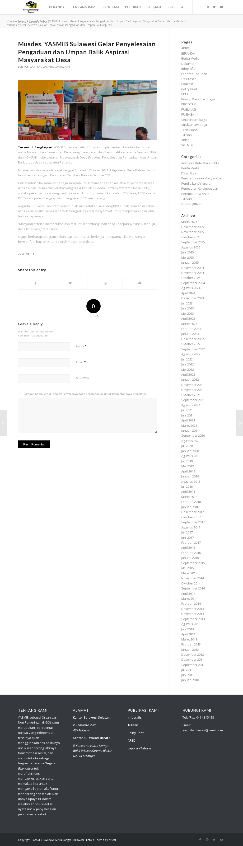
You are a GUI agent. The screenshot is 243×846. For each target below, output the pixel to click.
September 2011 (193, 665)
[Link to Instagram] (207, 6)
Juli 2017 (187, 532)
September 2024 (193, 283)
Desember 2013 (192, 609)
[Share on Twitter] (70, 283)
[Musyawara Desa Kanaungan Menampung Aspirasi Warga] (239, 423)
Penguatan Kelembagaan (53, 66)
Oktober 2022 (191, 344)
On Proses (188, 79)
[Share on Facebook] (35, 283)
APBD (185, 48)
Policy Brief (189, 89)
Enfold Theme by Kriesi (101, 839)
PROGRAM (188, 104)
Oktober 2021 (191, 395)
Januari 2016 (190, 558)
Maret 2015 (189, 573)
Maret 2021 (189, 425)
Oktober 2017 (191, 517)
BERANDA (188, 53)
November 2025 (192, 232)
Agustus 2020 (190, 441)
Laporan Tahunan (194, 74)
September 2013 (193, 619)
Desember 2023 (192, 298)
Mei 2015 (187, 568)
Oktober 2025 (191, 237)
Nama (81, 346)
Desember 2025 (192, 227)
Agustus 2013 (190, 624)
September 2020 (193, 435)
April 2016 (188, 547)
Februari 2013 (191, 644)
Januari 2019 (190, 476)
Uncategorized (191, 203)
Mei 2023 (187, 313)
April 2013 (188, 634)
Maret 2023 (189, 324)
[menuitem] (57, 7)
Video (185, 140)
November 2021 (192, 390)
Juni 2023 (187, 308)
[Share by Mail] (139, 283)
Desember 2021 (192, 385)
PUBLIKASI (188, 109)
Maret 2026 (189, 222)
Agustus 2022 (190, 354)
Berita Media (26, 66)
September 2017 (193, 522)
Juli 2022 (187, 359)
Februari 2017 (191, 542)
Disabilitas (188, 173)
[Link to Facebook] (200, 6)
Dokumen (188, 63)
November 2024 (192, 273)
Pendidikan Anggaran (196, 183)
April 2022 (188, 374)
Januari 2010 (190, 680)
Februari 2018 (191, 502)
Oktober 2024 (191, 278)
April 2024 (188, 293)
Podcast (187, 84)
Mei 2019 (187, 466)
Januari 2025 (190, 262)
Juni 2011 (187, 675)
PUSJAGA (187, 114)
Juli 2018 (187, 486)
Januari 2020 (190, 451)
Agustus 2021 (190, 405)
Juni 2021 (187, 415)
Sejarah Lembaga (194, 119)
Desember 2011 (192, 659)
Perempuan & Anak (195, 194)
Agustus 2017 (190, 527)
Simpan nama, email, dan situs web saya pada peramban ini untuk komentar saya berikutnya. (85, 394)
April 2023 (188, 318)
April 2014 (188, 593)
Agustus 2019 (190, 456)
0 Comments (26, 253)
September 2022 (193, 349)
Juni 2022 (187, 364)
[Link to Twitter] (214, 6)
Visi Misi (187, 145)
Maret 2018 (189, 497)
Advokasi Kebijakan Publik (200, 163)
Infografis (188, 68)
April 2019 (188, 471)
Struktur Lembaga (194, 124)
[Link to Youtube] (221, 6)
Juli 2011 (187, 670)
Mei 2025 (187, 257)
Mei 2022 (187, 369)
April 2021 (188, 420)
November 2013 (192, 614)
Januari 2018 (190, 507)
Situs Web (82, 378)
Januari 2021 (190, 430)
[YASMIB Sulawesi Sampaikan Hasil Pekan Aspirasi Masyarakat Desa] (3, 423)
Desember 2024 (192, 268)
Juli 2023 (187, 303)
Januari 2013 (190, 649)
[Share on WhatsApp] (105, 283)
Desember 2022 (192, 339)
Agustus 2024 (190, 288)
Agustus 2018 (190, 481)
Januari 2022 (190, 379)
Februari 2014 (191, 603)
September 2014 (193, 588)
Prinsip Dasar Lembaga (198, 99)
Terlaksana (189, 130)
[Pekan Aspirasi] (87, 110)
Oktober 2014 (191, 583)
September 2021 (193, 400)
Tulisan (186, 135)
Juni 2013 (187, 629)
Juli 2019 (187, 461)
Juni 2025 (187, 252)
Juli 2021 (187, 410)
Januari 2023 (190, 334)
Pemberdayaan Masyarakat (201, 178)
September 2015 (193, 563)
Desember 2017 (192, 512)
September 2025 (193, 242)
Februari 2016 (191, 553)
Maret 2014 (189, 598)
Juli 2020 (187, 446)
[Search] (182, 7)
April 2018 (188, 491)
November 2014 (192, 578)
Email (81, 362)
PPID (184, 94)
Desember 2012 (192, 654)
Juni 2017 (187, 537)
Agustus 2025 (190, 247)
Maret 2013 (189, 639)
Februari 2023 (191, 329)
